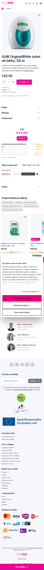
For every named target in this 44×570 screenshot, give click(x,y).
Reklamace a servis (7, 480)
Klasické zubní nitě (30, 202)
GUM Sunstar (11, 95)
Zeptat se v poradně (8, 439)
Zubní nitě (19, 202)
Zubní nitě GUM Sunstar (31, 206)
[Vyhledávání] (26, 3)
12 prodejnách (11, 92)
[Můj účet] (33, 3)
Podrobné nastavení (29, 291)
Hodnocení (7, 118)
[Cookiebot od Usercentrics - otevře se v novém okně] (32, 255)
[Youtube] (22, 364)
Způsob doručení (7, 450)
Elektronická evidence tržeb (10, 458)
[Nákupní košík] (36, 3)
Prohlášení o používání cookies (11, 461)
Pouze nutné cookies (22, 312)
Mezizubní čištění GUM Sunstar (12, 206)
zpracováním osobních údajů (22, 389)
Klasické (8, 8)
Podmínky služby (17, 549)
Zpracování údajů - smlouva (10, 453)
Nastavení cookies (7, 463)
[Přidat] (13, 82)
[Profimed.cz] (8, 3)
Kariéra (4, 502)
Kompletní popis (28, 70)
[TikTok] (27, 364)
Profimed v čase (6, 499)
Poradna (4, 472)
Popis (4, 107)
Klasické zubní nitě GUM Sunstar (12, 209)
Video (4, 187)
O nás (3, 496)
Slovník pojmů (6, 477)
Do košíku (22, 82)
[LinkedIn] (32, 364)
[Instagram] (17, 364)
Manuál (5, 113)
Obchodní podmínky (8, 447)
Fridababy (5, 485)
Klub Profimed (6, 483)
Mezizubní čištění (8, 202)
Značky (4, 475)
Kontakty (4, 504)
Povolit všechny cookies (22, 298)
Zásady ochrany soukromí (35, 547)
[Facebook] (11, 364)
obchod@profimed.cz (8, 436)
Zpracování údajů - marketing (10, 455)
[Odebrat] (4, 82)
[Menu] (40, 3)
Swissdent (5, 488)
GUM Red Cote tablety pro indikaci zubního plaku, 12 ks (12, 244)
